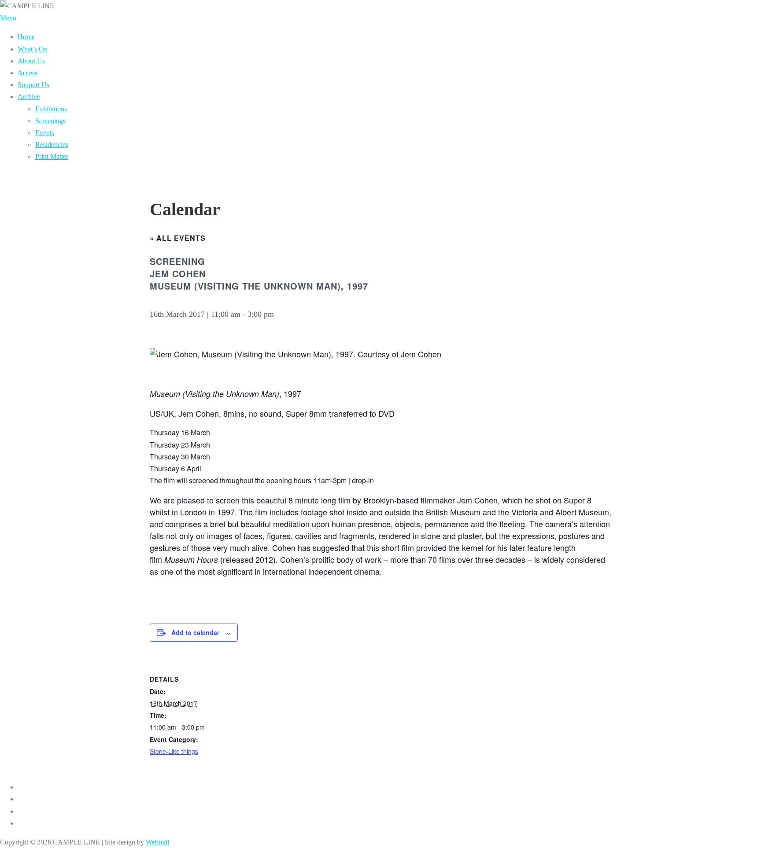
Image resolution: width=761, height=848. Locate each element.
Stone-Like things (174, 751)
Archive (29, 96)
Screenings (50, 121)
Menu (8, 18)
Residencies (51, 144)
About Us (31, 61)
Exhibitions (51, 109)
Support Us (33, 84)
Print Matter (51, 156)
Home (26, 36)
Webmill (157, 842)
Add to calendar (195, 632)
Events (44, 132)
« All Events (178, 238)
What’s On (33, 49)
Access (27, 73)
